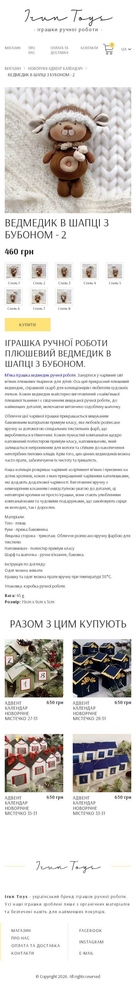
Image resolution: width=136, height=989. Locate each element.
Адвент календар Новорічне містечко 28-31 (89, 711)
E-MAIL (86, 953)
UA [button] (124, 49)
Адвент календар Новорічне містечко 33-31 (89, 805)
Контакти (89, 47)
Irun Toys (68, 15)
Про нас (31, 50)
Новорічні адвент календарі (55, 68)
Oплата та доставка (59, 50)
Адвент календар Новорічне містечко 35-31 (21, 805)
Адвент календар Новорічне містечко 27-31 (21, 711)
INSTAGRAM (91, 942)
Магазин (13, 47)
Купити (27, 324)
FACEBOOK (90, 930)
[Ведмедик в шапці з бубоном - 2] (68, 151)
